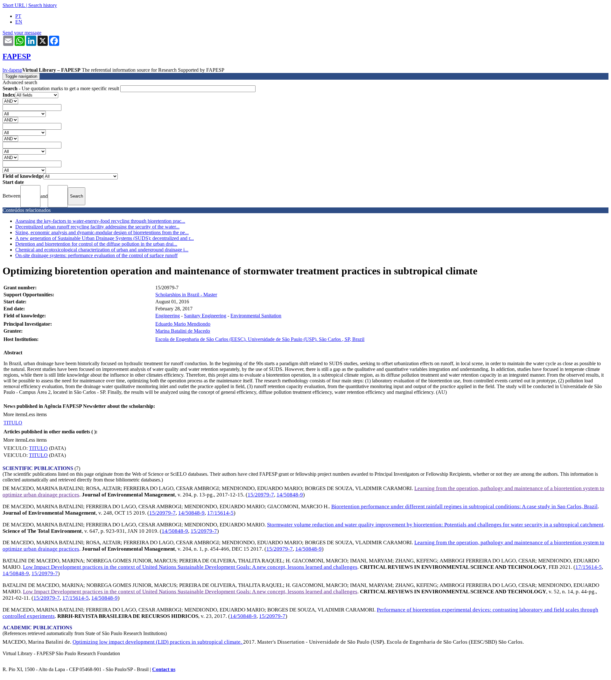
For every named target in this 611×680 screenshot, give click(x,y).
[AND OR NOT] (10, 101)
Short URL (14, 5)
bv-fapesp (12, 70)
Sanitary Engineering (205, 315)
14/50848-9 (290, 495)
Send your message (22, 32)
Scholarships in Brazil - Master (186, 294)
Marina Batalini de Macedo (182, 331)
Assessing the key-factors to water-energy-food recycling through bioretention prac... (100, 221)
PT (18, 16)
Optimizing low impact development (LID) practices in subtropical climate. (158, 642)
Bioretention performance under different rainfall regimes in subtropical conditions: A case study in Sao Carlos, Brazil (464, 506)
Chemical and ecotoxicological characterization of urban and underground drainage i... (101, 249)
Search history (42, 5)
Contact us (163, 669)
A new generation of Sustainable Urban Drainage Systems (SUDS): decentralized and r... (104, 238)
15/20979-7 (261, 495)
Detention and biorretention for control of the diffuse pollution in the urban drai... (96, 244)
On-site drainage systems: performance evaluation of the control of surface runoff (96, 255)
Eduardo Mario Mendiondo (182, 324)
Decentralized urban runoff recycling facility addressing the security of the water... (97, 226)
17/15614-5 (220, 513)
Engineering (167, 315)
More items (14, 414)
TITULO (13, 422)
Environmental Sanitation (255, 315)
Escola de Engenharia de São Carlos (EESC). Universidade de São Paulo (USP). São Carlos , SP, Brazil (259, 339)
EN (18, 22)
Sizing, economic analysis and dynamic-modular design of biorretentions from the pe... (102, 232)
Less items (36, 414)
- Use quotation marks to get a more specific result (61, 88)
